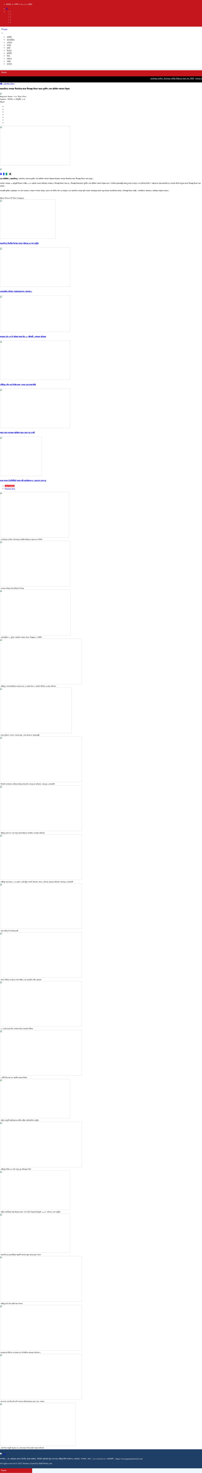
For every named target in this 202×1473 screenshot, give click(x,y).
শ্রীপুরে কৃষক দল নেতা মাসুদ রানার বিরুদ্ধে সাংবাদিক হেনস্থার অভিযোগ (23, 833)
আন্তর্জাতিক (10, 40)
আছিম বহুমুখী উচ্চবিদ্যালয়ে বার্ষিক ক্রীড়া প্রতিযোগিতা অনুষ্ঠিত (20, 1120)
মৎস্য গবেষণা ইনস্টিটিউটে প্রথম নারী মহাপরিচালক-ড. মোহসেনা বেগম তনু (23, 480)
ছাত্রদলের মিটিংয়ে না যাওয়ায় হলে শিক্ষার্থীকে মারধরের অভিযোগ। (21, 1352)
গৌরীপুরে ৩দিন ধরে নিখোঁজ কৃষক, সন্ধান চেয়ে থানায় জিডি (18, 385)
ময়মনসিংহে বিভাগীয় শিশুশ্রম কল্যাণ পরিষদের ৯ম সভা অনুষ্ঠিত (19, 243)
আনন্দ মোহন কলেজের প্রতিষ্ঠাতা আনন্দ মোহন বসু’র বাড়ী (17, 432)
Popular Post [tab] (10, 489)
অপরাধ (9, 45)
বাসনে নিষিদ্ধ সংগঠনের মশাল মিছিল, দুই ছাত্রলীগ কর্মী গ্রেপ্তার (21, 980)
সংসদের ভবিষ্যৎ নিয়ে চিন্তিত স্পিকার (187, 78)
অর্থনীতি (9, 37)
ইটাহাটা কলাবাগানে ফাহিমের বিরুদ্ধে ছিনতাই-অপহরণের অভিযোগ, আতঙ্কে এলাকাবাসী (28, 784)
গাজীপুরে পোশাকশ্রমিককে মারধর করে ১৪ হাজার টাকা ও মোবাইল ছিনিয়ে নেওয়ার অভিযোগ (28, 686)
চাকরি (8, 48)
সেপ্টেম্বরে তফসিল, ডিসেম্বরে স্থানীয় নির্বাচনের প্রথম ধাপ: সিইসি (152, 78)
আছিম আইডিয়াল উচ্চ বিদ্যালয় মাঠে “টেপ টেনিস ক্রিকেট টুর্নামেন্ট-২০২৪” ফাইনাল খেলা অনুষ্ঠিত (30, 1212)
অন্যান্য (9, 64)
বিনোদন (9, 50)
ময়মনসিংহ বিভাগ (9, 84)
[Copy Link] (10, 174)
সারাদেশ (9, 58)
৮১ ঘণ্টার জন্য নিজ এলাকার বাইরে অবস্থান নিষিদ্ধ (17, 1029)
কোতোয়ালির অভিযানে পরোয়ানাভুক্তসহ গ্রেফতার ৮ (16, 291)
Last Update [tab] (10, 486)
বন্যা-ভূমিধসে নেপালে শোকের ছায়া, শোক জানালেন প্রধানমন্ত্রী (20, 735)
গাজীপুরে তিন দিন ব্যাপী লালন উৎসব (12, 1304)
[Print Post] (1, 174)
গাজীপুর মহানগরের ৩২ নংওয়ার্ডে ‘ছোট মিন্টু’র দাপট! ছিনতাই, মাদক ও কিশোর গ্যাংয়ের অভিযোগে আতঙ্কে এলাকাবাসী (37, 882)
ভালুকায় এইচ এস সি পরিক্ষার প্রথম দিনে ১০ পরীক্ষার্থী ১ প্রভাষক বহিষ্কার (23, 337)
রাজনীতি (9, 53)
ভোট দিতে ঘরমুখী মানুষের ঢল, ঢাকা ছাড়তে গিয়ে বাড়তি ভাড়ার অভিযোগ (22, 1448)
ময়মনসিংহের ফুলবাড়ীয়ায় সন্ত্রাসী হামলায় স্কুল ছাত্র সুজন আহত (21, 1255)
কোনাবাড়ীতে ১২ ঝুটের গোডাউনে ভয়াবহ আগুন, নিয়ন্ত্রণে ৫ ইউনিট (21, 637)
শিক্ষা (8, 56)
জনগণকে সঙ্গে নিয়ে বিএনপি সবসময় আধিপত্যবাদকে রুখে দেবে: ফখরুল (22, 1401)
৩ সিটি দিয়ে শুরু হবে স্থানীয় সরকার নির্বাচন (14, 1078)
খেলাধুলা (9, 42)
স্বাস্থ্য (9, 61)
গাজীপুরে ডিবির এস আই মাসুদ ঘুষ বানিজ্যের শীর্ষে (16, 1169)
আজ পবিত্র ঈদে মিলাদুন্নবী (9, 931)
